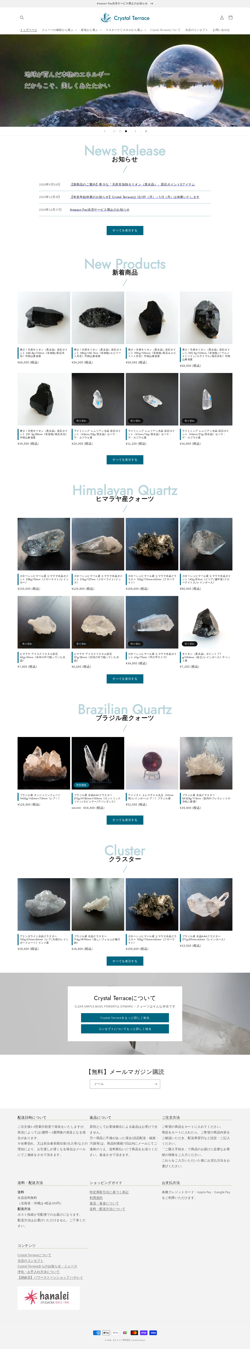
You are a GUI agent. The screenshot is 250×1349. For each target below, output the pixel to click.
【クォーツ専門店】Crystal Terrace (128, 1340)
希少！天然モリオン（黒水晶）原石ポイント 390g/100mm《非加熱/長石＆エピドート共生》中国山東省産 (152, 353)
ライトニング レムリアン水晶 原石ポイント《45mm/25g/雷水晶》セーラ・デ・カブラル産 (97, 434)
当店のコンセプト (31, 1261)
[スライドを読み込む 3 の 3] (126, 131)
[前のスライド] (104, 131)
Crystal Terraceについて (34, 1255)
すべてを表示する (125, 230)
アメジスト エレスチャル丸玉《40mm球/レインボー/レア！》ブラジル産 (151, 797)
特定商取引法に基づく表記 (109, 1192)
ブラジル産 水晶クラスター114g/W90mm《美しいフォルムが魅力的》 (97, 940)
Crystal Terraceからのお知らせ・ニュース (47, 1266)
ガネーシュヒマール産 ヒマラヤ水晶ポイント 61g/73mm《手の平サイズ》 (152, 655)
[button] (22, 17)
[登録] (155, 1084)
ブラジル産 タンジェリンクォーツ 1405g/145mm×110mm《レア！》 (40, 797)
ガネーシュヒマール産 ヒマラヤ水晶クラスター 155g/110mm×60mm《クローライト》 (152, 579)
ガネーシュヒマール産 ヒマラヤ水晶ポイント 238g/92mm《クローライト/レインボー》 (44, 579)
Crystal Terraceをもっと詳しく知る (125, 1018)
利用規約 (96, 1198)
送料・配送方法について (107, 1209)
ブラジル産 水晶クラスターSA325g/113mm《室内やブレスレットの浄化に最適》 (206, 799)
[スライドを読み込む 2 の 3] (120, 131)
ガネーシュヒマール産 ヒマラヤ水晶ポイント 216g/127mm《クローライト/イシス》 (98, 579)
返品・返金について (104, 1203)
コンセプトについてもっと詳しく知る (125, 1029)
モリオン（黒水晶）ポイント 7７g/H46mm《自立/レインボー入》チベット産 (206, 657)
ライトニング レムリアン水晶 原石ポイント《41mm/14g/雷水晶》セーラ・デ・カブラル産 (151, 434)
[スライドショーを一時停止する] (145, 131)
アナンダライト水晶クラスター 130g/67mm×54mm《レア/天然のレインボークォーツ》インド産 (44, 940)
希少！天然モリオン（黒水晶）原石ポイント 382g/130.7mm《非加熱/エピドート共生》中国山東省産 (98, 353)
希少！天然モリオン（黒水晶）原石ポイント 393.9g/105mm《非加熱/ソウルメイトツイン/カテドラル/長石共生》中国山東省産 (206, 354)
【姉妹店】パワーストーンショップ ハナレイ (50, 1277)
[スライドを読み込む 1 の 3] (114, 131)
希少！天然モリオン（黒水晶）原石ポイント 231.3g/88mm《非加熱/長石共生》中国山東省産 (44, 434)
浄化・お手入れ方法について (39, 1272)
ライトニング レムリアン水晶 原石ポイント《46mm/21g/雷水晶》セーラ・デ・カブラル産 (205, 434)
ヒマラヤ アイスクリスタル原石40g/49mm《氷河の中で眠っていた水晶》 (42, 657)
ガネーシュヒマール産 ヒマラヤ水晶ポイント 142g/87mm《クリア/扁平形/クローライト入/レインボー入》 (206, 579)
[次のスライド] (135, 131)
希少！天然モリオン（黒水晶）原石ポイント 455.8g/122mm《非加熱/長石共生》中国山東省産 (44, 353)
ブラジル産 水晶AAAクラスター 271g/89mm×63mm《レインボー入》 (204, 938)
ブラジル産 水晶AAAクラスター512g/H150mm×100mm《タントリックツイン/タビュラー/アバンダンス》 (97, 799)
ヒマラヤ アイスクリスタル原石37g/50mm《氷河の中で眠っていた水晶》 (96, 657)
